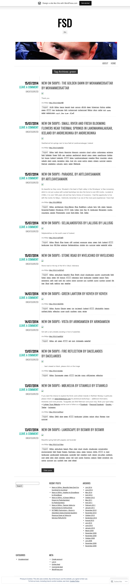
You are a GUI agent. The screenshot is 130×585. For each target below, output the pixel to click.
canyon (77, 107)
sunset (108, 280)
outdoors (109, 454)
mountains (45, 212)
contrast (76, 242)
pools (54, 161)
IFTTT (49, 110)
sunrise (102, 280)
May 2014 (88, 492)
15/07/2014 (31, 83)
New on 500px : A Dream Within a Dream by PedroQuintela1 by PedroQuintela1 (63, 500)
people (52, 212)
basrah (67, 107)
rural (60, 280)
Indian (77, 210)
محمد (109, 110)
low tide (77, 375)
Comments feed (57, 567)
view (69, 460)
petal (47, 457)
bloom (61, 152)
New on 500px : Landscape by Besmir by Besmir (73, 429)
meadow (91, 158)
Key (85, 210)
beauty (65, 449)
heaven (109, 207)
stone (74, 280)
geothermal (77, 155)
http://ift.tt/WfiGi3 (55, 202)
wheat (74, 460)
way (62, 283)
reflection (56, 311)
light (65, 110)
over (43, 457)
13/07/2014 (31, 351)
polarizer (64, 245)
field (43, 155)
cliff (71, 242)
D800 (57, 416)
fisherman (95, 107)
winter (85, 311)
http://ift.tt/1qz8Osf (56, 336)
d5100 (84, 107)
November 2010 (90, 513)
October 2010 (90, 515)
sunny (96, 280)
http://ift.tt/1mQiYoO (56, 270)
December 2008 (90, 533)
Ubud (47, 283)
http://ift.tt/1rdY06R (56, 237)
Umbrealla (79, 341)
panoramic (45, 280)
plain (52, 457)
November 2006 (90, 546)
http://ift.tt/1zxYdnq (56, 444)
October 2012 (90, 497)
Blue (76, 207)
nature (110, 158)
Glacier (63, 308)
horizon (62, 277)
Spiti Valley (75, 212)
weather (67, 283)
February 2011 (90, 505)
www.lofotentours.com (63, 398)
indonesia (75, 277)
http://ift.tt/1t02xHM (56, 102)
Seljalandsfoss (73, 245)
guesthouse (102, 155)
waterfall (104, 245)
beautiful (66, 274)
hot (43, 158)
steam (90, 161)
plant (49, 161)
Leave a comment (28, 87)
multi (89, 454)
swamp (109, 161)
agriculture (58, 274)
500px (56, 107)
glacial (84, 155)
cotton (94, 152)
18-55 (51, 107)
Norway (102, 416)
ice (73, 308)
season (93, 457)
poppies (62, 457)
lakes (72, 158)
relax (67, 161)
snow (79, 161)
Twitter (44, 407)
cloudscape (89, 274)
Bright (77, 274)
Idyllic (95, 452)
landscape (59, 110)
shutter (82, 245)
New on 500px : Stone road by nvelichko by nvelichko (78, 255)
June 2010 (89, 525)
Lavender (72, 454)
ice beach (78, 308)
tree (43, 283)
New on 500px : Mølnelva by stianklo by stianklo (75, 385)
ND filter (57, 245)
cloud (89, 152)
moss (83, 375)
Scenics (87, 457)
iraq (53, 110)
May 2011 (88, 500)
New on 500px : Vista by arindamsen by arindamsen (76, 321)
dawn (89, 107)
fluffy (59, 155)
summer (102, 161)
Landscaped (54, 454)
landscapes (64, 454)
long (51, 245)
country (97, 274)
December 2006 (90, 543)
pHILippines (90, 375)
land (81, 277)
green (44, 110)
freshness (72, 452)
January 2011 (90, 508)
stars (80, 311)
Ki (88, 210)
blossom (75, 152)
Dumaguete (59, 375)
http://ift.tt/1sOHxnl (56, 412)
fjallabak (49, 155)
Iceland (53, 158)
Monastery (102, 210)
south (67, 311)
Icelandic (60, 158)
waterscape (50, 113)
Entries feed (56, 564)
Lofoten (85, 416)
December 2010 (90, 510)
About (105, 63)
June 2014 (89, 490)
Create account (57, 559)
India (72, 210)
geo (63, 155)
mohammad (72, 110)
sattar (100, 110)
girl (56, 341)
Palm (107, 277)
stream (96, 161)
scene (81, 457)
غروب (58, 113)
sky (75, 161)
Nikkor (90, 110)
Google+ (109, 404)
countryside (105, 274)
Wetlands (77, 164)
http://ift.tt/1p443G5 (56, 147)
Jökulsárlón (99, 308)
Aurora (57, 308)
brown (66, 242)
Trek (81, 212)
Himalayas (59, 210)
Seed (99, 457)
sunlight (90, 280)
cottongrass (101, 152)
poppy (68, 457)
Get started (85, 3)
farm (95, 207)
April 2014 (88, 495)
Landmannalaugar (81, 158)
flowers (64, 452)
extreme (110, 152)
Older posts (48, 470)
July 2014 (88, 487)
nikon (95, 110)
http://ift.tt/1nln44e (56, 371)
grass (89, 155)
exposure (83, 242)
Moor (97, 158)
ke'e (81, 210)
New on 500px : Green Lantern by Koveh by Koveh (74, 293)
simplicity (105, 457)
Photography (60, 212)
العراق (72, 113)
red (70, 341)
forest (44, 277)
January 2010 (90, 528)
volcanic (60, 164)
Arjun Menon (69, 207)
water (43, 113)
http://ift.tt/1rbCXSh (56, 304)
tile (113, 280)
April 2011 (88, 502)
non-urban (101, 454)
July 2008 (88, 541)
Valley (86, 212)
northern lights (47, 311)
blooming (67, 152)
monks (109, 210)
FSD (65, 22)
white (110, 245)
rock (73, 341)
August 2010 (89, 520)
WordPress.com (57, 569)
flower (55, 155)
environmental (47, 452)
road (56, 280)
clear (75, 449)
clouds (85, 449)
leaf (78, 454)
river (71, 161)
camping (82, 152)
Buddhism (82, 207)
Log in (54, 562)
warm (66, 164)
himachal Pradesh (48, 210)
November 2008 (90, 535)
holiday (109, 155)
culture (89, 207)
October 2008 (90, 538)
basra (62, 107)
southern (73, 311)
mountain (103, 158)
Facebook (84, 404)
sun (104, 110)
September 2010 (91, 518)
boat (72, 107)
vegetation (52, 164)
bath (56, 152)
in (104, 452)
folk (99, 207)
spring (84, 161)
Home (113, 63)
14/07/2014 (31, 293)
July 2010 (88, 523)
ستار (62, 113)
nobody (44, 161)
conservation (103, 449)
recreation (60, 161)
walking (57, 283)
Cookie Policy (74, 581)
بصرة (67, 113)
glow (61, 416)
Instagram (52, 407)
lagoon (106, 308)
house (47, 158)
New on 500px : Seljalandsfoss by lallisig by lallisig (77, 222)
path (51, 280)
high (99, 242)
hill (58, 277)
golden (108, 107)
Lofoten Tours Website (51, 404)
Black (57, 242)
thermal (44, 164)
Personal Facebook (97, 404)
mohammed (82, 110)
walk (51, 283)
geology (69, 155)
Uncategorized (32, 91)
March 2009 (89, 530)
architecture (59, 207)
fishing (102, 107)
